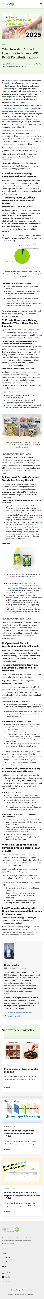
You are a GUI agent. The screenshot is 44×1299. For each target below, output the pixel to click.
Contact (4, 1262)
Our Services (6, 1257)
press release (13, 588)
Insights (4, 1266)
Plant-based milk (11, 405)
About (4, 1253)
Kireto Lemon (28, 583)
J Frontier (12, 600)
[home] (8, 4)
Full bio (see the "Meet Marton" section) (18, 1012)
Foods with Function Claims (21, 506)
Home (4, 1249)
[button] (40, 4)
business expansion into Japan (13, 119)
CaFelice (28, 595)
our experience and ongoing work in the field (19, 108)
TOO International (11, 80)
